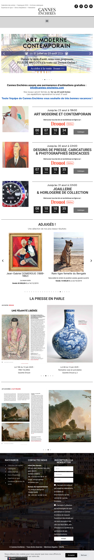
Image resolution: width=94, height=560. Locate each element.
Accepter (71, 555)
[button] (47, 21)
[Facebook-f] (76, 6)
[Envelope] (91, 6)
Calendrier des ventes (8, 5)
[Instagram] (81, 6)
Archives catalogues (36, 5)
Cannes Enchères (18, 547)
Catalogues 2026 (22, 5)
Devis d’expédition (20, 8)
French (13, 558)
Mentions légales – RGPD (54, 547)
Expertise (4, 8)
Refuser (84, 555)
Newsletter (31, 8)
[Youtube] (86, 6)
